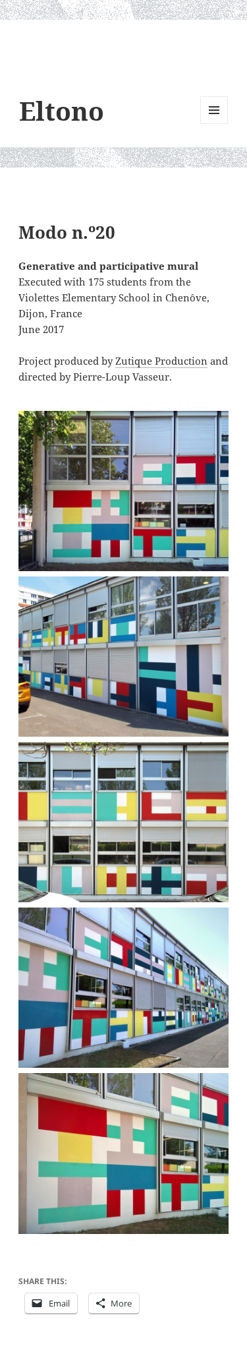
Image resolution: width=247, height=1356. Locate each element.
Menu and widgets (214, 123)
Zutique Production (161, 360)
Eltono (61, 110)
